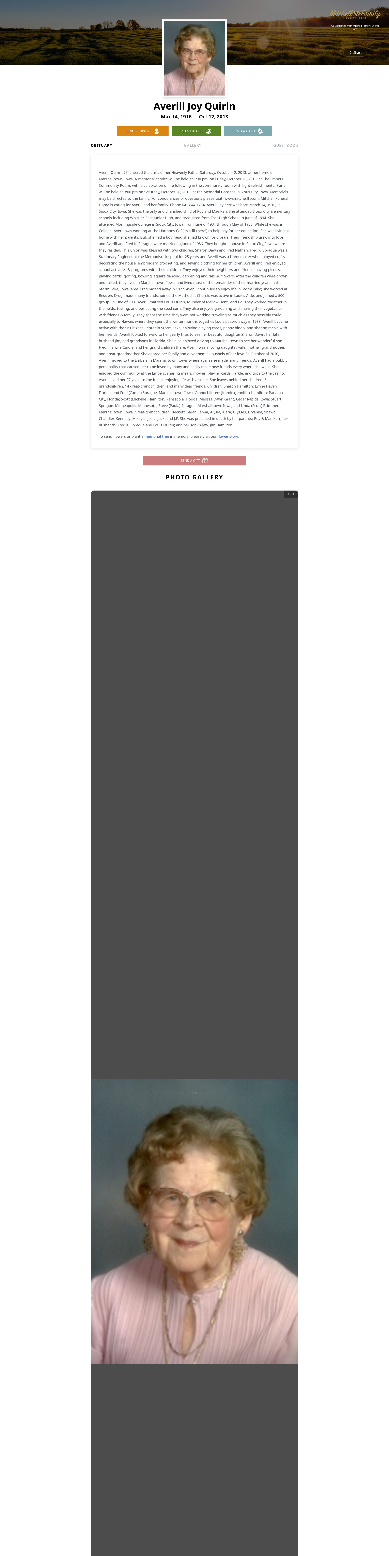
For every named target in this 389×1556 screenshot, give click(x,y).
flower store (228, 436)
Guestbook (285, 145)
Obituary (101, 145)
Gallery (193, 145)
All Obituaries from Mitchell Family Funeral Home (355, 27)
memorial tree (156, 436)
